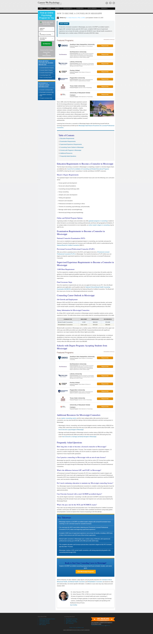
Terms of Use (80, 627)
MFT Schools (42, 624)
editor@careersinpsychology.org (98, 625)
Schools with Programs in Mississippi (70, 150)
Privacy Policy (72, 627)
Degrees (57, 8)
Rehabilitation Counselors (95, 581)
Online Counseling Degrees (46, 77)
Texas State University (77, 86)
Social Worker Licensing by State (46, 95)
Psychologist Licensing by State (47, 92)
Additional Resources (66, 153)
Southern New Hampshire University (82, 44)
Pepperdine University (77, 78)
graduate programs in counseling (98, 221)
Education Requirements (67, 138)
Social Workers (92, 8)
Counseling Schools (44, 621)
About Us (108, 625)
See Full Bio (73, 605)
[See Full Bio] (78, 605)
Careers (48, 8)
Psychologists (68, 8)
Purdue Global (75, 70)
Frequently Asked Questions (68, 156)
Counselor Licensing (71, 620)
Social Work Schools (44, 623)
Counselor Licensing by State (46, 89)
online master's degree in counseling (99, 225)
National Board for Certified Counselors (68, 245)
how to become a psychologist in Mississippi (71, 429)
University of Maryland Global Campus (80, 94)
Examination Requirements (68, 141)
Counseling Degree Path (45, 75)
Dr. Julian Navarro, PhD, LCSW (75, 17)
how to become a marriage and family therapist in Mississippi (79, 436)
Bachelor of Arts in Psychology (85, 87)
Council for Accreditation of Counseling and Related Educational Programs (88, 169)
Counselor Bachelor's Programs (47, 67)
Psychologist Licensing (71, 618)
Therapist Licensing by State (46, 98)
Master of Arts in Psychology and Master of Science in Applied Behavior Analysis (81, 80)
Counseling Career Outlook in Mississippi (72, 147)
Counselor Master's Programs (46, 70)
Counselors (80, 8)
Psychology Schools (44, 620)
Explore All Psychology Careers (47, 618)
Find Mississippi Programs (86, 571)
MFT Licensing (69, 623)
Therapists (104, 8)
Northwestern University (78, 52)
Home (41, 8)
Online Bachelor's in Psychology (86, 96)
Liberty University (76, 62)
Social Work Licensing (71, 621)
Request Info (105, 45)
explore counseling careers (68, 418)
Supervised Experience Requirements (71, 144)
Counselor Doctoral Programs (46, 72)
